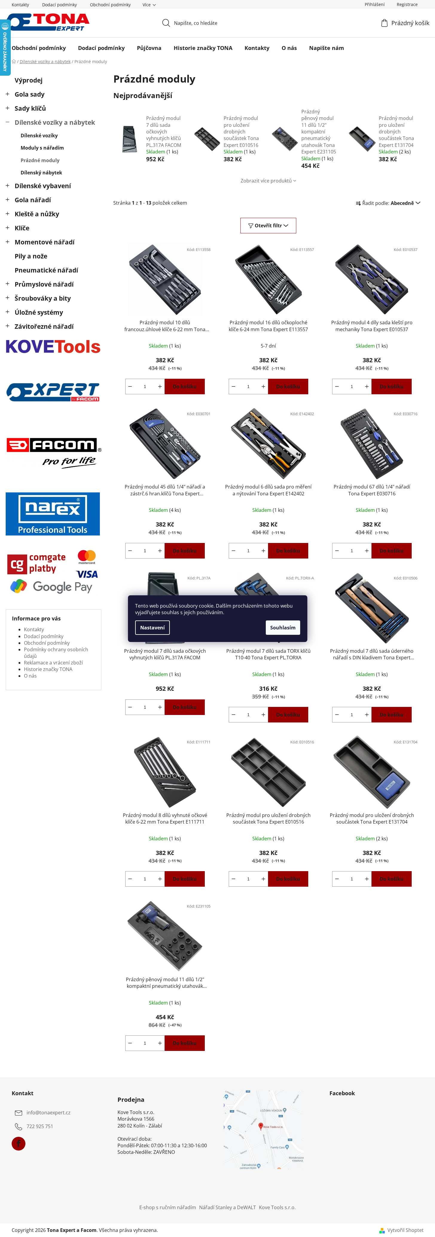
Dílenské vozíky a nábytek (55, 122)
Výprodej (28, 80)
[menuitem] (39, 48)
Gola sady (30, 94)
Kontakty (20, 4)
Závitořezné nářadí (44, 326)
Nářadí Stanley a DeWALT (227, 1207)
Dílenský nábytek (41, 172)
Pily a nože (31, 256)
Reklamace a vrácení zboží (53, 662)
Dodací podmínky (59, 4)
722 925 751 (40, 1126)
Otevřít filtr (268, 225)
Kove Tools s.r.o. (277, 1207)
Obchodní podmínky (110, 4)
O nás (30, 675)
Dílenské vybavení (43, 186)
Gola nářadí (33, 200)
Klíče (22, 228)
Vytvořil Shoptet (405, 1230)
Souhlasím (283, 627)
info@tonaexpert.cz (49, 1112)
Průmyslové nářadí (44, 284)
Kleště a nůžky (37, 214)
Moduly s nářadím (42, 147)
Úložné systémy (39, 312)
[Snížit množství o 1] (130, 386)
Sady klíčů (30, 108)
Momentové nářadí (44, 242)
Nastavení (152, 627)
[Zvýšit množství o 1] (159, 386)
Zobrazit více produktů (266, 180)
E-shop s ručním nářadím (167, 1207)
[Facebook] (18, 1144)
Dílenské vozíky (39, 135)
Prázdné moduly (40, 160)
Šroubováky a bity (43, 298)
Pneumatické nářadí (46, 270)
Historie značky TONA (48, 669)
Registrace (407, 4)
